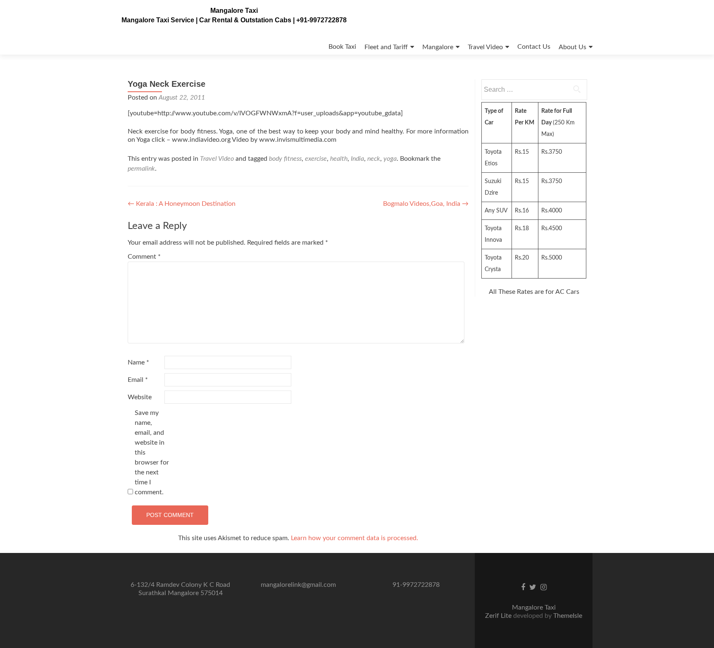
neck (373, 158)
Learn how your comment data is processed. (354, 538)
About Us (572, 47)
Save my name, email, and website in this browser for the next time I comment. (152, 453)
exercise (316, 158)
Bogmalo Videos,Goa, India (426, 203)
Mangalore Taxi (234, 10)
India (357, 158)
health (338, 158)
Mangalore (437, 47)
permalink (141, 168)
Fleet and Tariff (386, 47)
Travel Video (485, 47)
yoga (390, 158)
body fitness (285, 158)
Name (138, 362)
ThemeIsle (567, 615)
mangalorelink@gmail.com (298, 584)
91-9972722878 (416, 584)
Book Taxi (342, 46)
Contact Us (533, 46)
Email (138, 379)
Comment (144, 256)
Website (140, 397)
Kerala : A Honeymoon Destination (182, 203)
